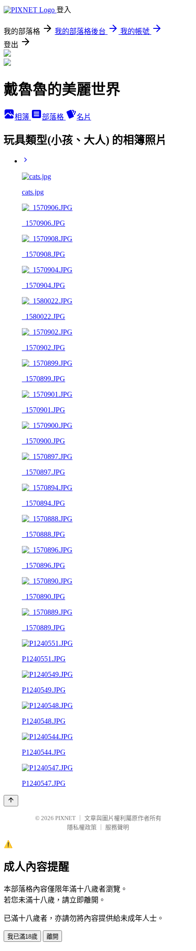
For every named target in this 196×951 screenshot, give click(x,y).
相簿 (23, 117)
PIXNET (65, 818)
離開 (52, 936)
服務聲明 (117, 827)
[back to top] (11, 800)
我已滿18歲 (22, 936)
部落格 (54, 117)
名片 (84, 117)
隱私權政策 (82, 827)
